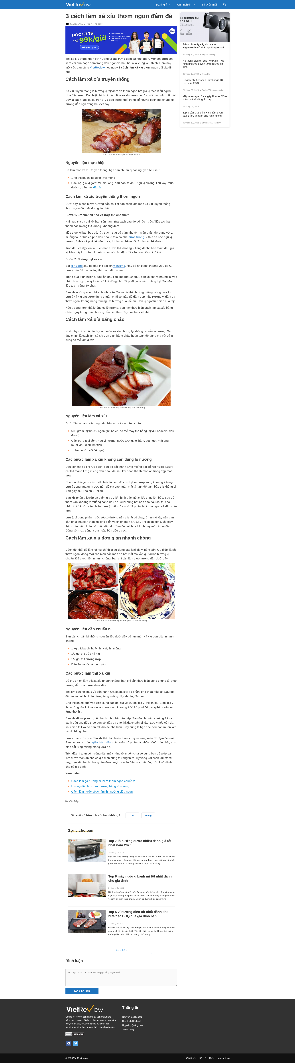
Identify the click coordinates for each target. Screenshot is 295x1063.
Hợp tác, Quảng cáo (132, 1025)
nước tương (136, 237)
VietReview (97, 67)
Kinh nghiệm (184, 4)
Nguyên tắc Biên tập (132, 1017)
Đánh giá (161, 4)
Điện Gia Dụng (208, 54)
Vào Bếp (74, 801)
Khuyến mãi (209, 4)
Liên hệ (202, 1058)
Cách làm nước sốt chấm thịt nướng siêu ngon (102, 791)
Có (132, 815)
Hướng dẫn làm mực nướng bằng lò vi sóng (100, 786)
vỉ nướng (119, 265)
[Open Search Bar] (225, 4)
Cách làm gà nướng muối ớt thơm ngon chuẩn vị (103, 781)
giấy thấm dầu (101, 742)
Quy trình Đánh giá (131, 1021)
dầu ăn (97, 187)
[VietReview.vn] (78, 4)
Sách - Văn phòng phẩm (212, 90)
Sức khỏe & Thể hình (211, 123)
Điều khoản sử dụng (219, 1058)
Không (148, 815)
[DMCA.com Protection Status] (74, 1035)
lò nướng (77, 265)
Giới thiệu (191, 1058)
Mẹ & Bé (206, 74)
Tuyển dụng (128, 1029)
